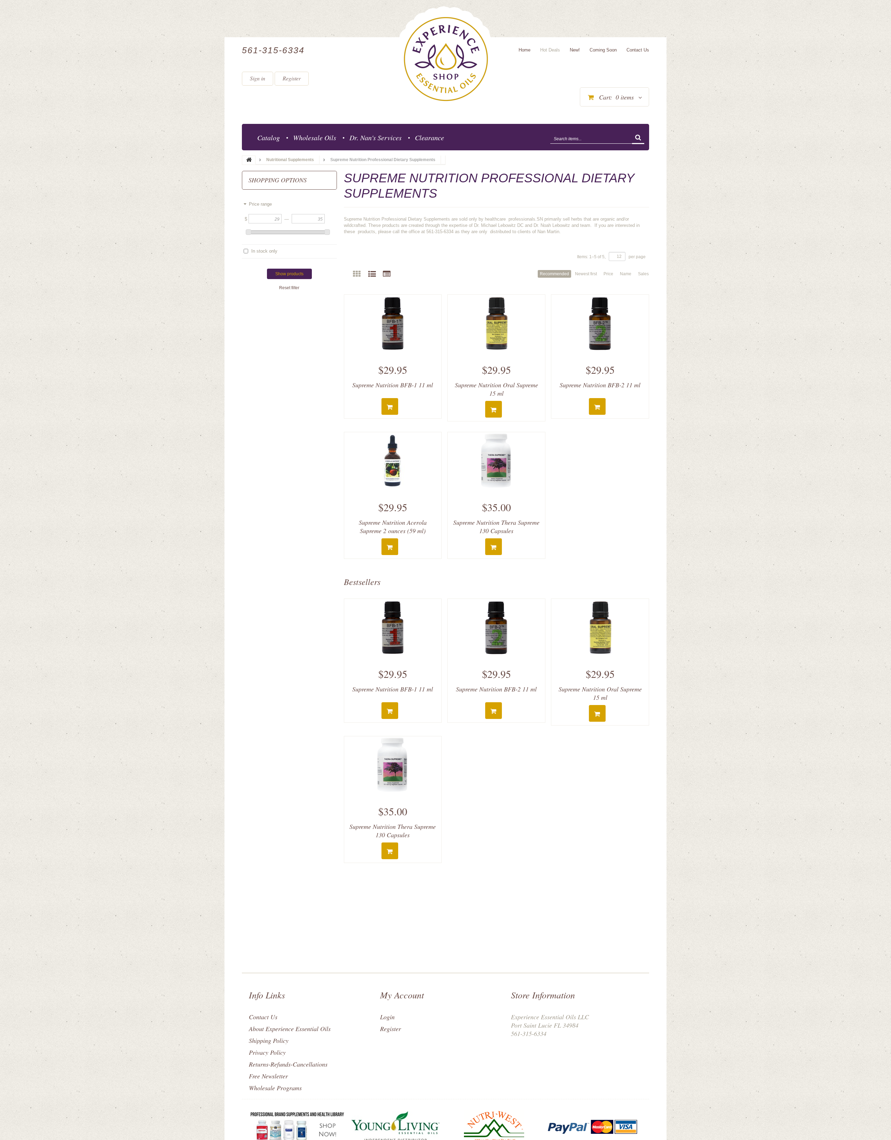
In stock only (264, 251)
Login (387, 1017)
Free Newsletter (268, 1076)
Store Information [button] (543, 995)
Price (608, 273)
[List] (372, 274)
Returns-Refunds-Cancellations (288, 1064)
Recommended (554, 273)
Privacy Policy (267, 1052)
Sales (643, 273)
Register (292, 78)
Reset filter (289, 287)
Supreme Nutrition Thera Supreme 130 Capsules (496, 526)
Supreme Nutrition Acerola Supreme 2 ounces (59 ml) (393, 526)
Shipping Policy (269, 1040)
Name (625, 273)
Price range (260, 204)
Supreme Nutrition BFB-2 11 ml (600, 385)
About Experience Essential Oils (290, 1028)
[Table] (386, 274)
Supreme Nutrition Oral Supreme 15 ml (496, 389)
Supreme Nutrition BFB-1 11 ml (392, 385)
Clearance (429, 137)
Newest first (586, 273)
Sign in (257, 78)
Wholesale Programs (275, 1088)
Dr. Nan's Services (375, 137)
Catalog (268, 137)
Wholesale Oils (314, 137)
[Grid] (356, 274)
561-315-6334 (273, 50)
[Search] (638, 138)
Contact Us (263, 1017)
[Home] (445, 59)
